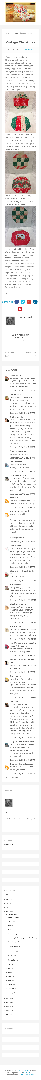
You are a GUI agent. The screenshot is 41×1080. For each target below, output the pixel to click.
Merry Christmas (13, 917)
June (9, 972)
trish (12, 701)
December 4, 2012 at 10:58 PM (23, 697)
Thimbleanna (16, 475)
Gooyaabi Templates (26, 1075)
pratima (13, 626)
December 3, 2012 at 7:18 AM (22, 390)
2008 (7, 1011)
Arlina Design (28, 1073)
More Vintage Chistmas (16, 942)
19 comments (28, 50)
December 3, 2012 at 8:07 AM (22, 494)
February (11, 988)
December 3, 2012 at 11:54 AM (23, 622)
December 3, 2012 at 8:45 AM (22, 507)
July (9, 968)
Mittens (10, 925)
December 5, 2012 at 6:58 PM (22, 737)
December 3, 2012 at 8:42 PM (22, 655)
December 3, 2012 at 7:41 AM (22, 458)
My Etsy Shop (8, 844)
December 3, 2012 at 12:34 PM (23, 639)
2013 (7, 907)
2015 (7, 899)
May (9, 976)
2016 (7, 895)
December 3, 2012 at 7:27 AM (22, 413)
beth (12, 497)
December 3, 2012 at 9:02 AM (22, 567)
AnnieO (13, 584)
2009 (7, 1007)
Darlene (13, 394)
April (9, 980)
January (10, 993)
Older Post (31, 352)
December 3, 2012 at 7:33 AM (22, 447)
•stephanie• (15, 604)
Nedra (12, 375)
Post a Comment (12, 777)
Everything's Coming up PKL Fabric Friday (22, 938)
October (10, 956)
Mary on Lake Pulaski (19, 741)
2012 (7, 911)
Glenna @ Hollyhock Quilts (22, 571)
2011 (7, 998)
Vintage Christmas (14, 946)
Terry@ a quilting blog (20, 643)
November (11, 952)
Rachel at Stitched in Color (22, 659)
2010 (7, 1002)
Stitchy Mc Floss (17, 511)
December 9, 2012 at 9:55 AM (22, 773)
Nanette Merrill (25, 317)
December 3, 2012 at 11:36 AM (23, 600)
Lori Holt (14, 461)
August (10, 964)
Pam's (21, 143)
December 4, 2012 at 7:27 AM (22, 672)
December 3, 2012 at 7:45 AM (22, 471)
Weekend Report (13, 934)
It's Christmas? (13, 930)
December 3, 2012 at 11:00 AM (23, 580)
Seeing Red (11, 921)
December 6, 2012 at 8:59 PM (22, 760)
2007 (7, 1015)
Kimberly (14, 417)
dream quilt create (18, 764)
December (11, 914)
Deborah (14, 545)
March (10, 984)
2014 (7, 903)
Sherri (25, 77)
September (11, 960)
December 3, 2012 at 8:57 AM (22, 541)
